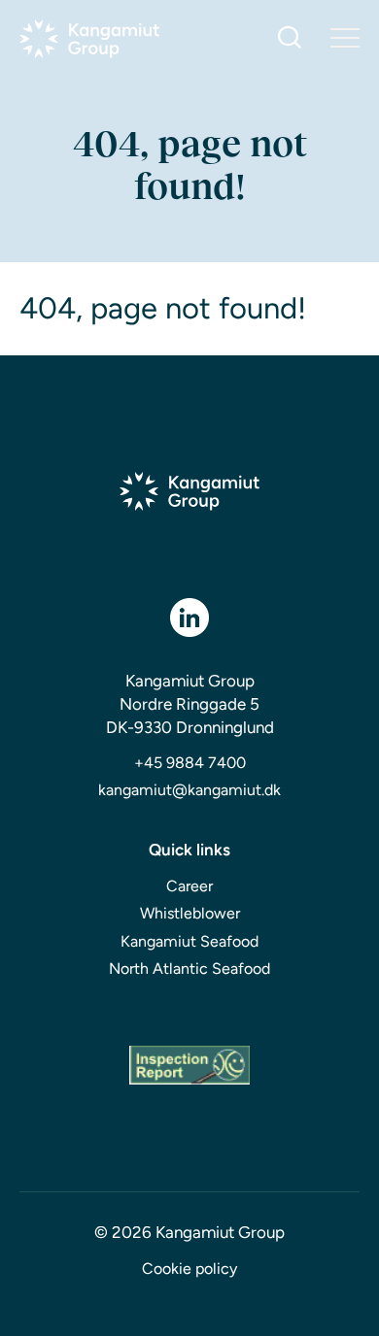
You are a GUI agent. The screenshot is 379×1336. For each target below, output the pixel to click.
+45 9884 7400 (190, 762)
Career (189, 886)
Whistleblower (190, 913)
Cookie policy (189, 1268)
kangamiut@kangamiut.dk (189, 790)
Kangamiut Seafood (189, 941)
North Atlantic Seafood (189, 968)
